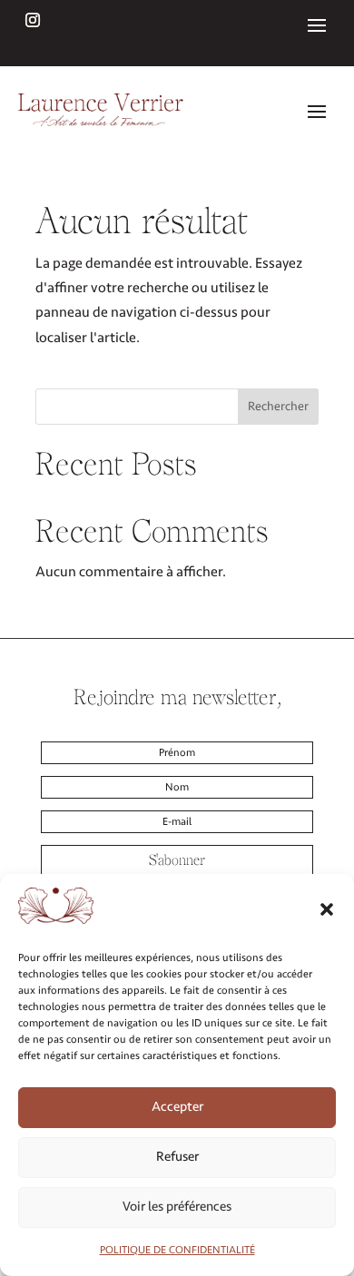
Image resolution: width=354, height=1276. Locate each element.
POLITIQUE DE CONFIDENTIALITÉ (177, 1250)
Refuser (177, 1156)
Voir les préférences (177, 1206)
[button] (327, 909)
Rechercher (278, 406)
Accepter (177, 1106)
